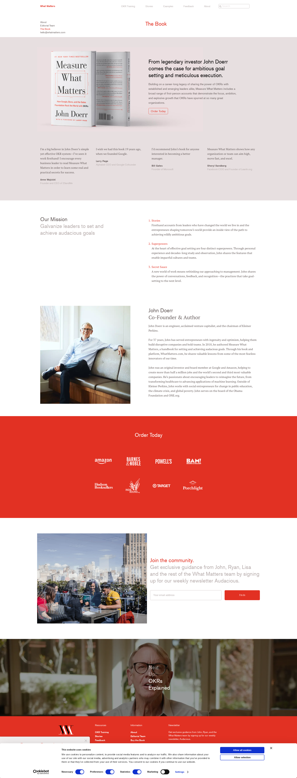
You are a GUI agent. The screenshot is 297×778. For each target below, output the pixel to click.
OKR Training (128, 6)
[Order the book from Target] (162, 486)
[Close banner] (271, 748)
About (207, 6)
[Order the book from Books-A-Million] (193, 461)
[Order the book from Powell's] (163, 461)
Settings (179, 772)
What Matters (47, 6)
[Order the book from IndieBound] (132, 485)
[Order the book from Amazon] (103, 461)
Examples (168, 6)
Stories (149, 6)
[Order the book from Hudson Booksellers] (103, 486)
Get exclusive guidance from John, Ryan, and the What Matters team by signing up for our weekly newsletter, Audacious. (192, 735)
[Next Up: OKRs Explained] (74, 677)
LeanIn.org (246, 169)
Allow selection (242, 757)
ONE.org (174, 395)
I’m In (242, 595)
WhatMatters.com (172, 354)
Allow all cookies (242, 750)
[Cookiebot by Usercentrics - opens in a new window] (41, 772)
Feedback (188, 6)
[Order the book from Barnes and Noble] (133, 461)
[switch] (109, 771)
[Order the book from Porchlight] (193, 486)
